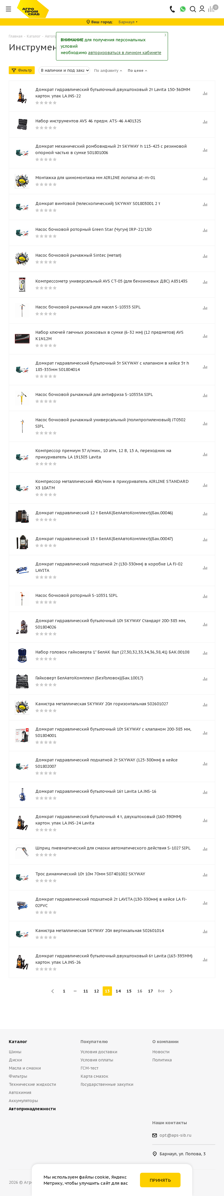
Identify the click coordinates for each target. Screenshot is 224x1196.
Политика (162, 1060)
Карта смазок (94, 1076)
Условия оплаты (96, 1060)
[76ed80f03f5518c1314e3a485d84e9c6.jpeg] (22, 516)
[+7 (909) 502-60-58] (173, 9)
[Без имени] (22, 426)
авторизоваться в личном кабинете (124, 52)
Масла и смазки (25, 1068)
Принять (160, 1180)
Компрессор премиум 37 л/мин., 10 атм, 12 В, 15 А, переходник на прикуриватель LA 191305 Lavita (103, 454)
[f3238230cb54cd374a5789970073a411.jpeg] (22, 542)
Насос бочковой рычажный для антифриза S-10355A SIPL (94, 394)
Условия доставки (98, 1051)
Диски (15, 1060)
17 (150, 991)
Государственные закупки (106, 1084)
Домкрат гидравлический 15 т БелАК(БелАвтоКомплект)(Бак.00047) (104, 538)
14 (118, 991)
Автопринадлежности (32, 1108)
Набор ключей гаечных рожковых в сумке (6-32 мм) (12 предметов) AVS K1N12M (109, 335)
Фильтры (18, 1076)
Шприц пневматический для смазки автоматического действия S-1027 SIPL (112, 848)
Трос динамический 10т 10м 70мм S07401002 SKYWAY (90, 874)
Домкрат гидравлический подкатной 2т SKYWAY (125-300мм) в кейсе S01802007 (106, 763)
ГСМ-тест (89, 1068)
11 (85, 991)
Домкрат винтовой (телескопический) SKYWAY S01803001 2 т (97, 203)
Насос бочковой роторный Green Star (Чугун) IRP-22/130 (93, 229)
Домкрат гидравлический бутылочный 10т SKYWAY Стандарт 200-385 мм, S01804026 (110, 624)
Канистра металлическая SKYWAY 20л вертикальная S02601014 (99, 930)
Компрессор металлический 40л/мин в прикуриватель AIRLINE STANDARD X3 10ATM (112, 484)
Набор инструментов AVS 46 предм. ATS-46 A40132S (88, 121)
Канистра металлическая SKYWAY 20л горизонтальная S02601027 (101, 703)
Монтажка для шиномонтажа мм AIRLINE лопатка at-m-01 (95, 177)
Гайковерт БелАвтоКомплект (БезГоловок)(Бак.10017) (89, 678)
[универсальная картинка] (22, 181)
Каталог (18, 1041)
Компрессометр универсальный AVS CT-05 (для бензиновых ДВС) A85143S (111, 281)
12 (96, 991)
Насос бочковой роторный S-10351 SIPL (76, 595)
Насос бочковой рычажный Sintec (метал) (78, 255)
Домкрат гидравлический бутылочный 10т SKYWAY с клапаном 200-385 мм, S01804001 (113, 732)
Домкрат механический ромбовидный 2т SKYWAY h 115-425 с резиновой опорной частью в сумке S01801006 (111, 149)
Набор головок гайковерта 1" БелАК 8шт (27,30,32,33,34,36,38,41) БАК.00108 (112, 652)
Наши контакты (169, 1122)
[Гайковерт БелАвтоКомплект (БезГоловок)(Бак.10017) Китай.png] (22, 681)
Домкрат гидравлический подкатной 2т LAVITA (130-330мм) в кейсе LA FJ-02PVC (111, 902)
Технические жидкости (32, 1084)
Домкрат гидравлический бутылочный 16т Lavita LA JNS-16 (95, 791)
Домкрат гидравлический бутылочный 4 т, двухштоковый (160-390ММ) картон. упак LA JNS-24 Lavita (108, 820)
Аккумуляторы (23, 1100)
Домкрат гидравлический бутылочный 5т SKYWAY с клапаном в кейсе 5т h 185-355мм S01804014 (112, 366)
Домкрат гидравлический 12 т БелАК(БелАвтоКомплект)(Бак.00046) (104, 512)
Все (161, 991)
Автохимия (20, 1092)
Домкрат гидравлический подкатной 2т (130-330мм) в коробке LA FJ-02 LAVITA (109, 567)
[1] (22, 96)
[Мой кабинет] (202, 9)
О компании (165, 1041)
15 (129, 991)
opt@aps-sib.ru (176, 1135)
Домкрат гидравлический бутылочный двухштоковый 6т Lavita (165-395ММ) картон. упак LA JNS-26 (113, 959)
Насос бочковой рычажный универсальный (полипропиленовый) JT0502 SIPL (110, 423)
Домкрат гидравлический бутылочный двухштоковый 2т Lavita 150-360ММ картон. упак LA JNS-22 (112, 93)
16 (139, 991)
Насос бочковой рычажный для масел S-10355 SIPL (88, 307)
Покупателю (94, 1041)
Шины (15, 1051)
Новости (160, 1051)
